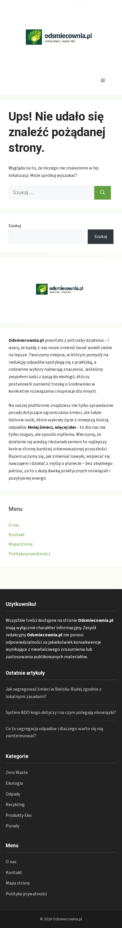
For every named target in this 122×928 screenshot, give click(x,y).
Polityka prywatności (29, 554)
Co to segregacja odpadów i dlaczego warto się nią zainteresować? (54, 732)
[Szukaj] (102, 193)
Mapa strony (21, 544)
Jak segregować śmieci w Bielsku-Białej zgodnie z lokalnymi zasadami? (54, 693)
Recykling (15, 804)
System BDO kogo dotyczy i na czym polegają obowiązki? (61, 712)
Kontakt (17, 535)
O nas (14, 525)
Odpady (13, 794)
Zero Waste (17, 772)
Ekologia (14, 783)
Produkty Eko (19, 815)
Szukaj (15, 226)
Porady (12, 826)
